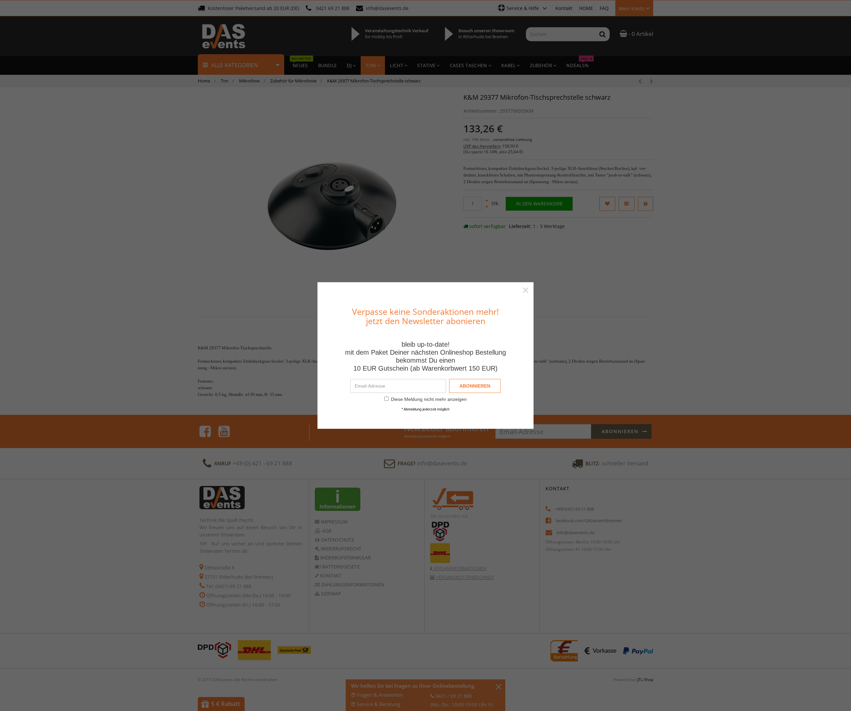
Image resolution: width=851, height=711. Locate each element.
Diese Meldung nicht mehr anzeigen (429, 399)
